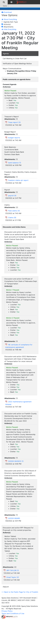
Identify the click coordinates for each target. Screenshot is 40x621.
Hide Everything (9, 29)
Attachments (8, 27)
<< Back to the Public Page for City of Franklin (20, 592)
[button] (11, 2)
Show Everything (10, 19)
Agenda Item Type (11, 22)
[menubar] (14, 2)
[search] (4, 2)
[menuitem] (4, 2)
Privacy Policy (7, 611)
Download (7, 12)
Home (5, 6)
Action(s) (7, 24)
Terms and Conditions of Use (13, 613)
